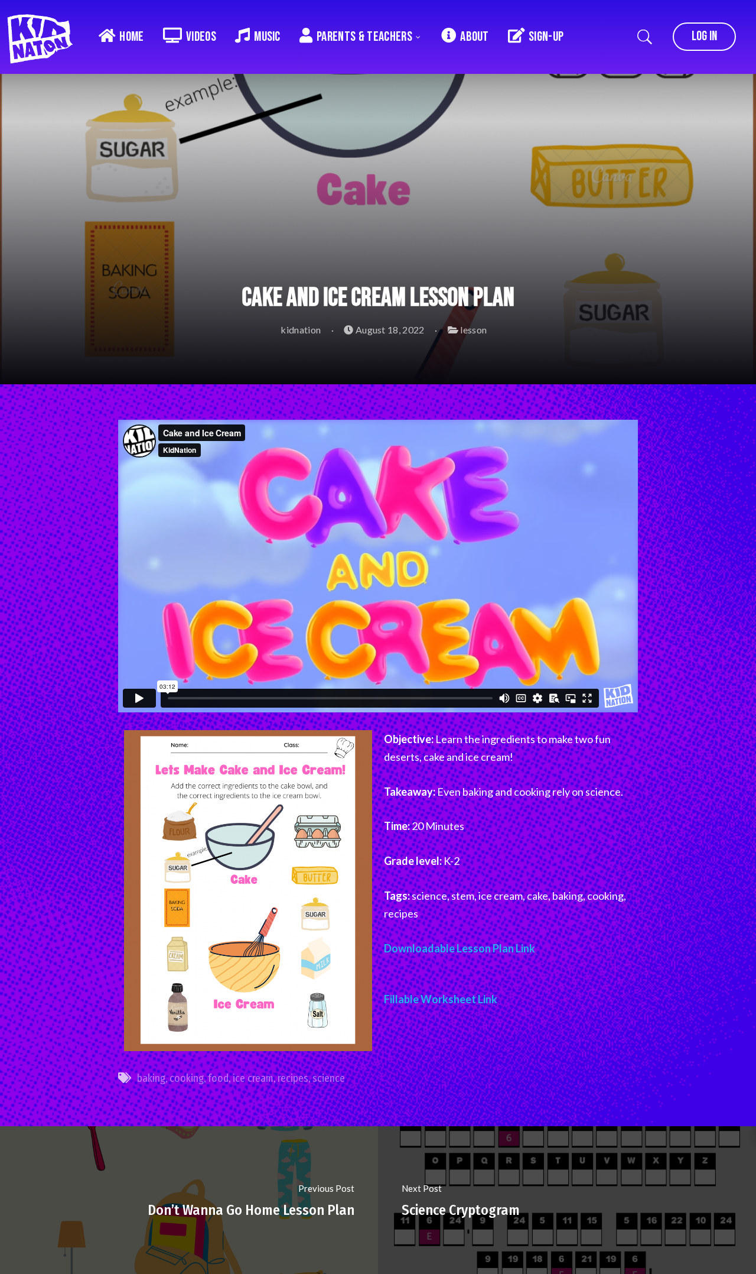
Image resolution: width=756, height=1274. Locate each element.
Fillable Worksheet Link (440, 999)
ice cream (253, 1078)
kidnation (300, 329)
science (328, 1078)
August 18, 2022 (389, 329)
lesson (473, 329)
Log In (704, 36)
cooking (187, 1078)
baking (151, 1078)
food (218, 1078)
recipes (293, 1078)
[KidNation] (44, 35)
